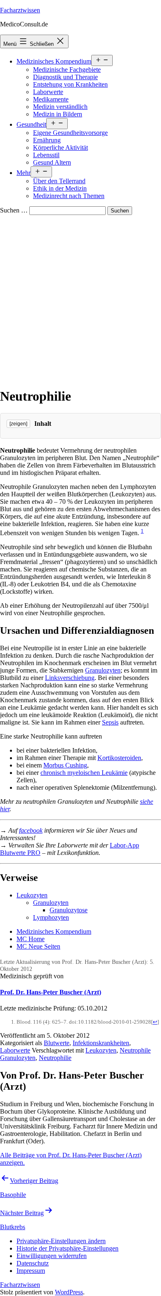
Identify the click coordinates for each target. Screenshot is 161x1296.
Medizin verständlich (60, 106)
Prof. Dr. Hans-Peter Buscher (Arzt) (50, 992)
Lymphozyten (51, 917)
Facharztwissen (20, 10)
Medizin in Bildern (57, 114)
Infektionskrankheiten (101, 1042)
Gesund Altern (52, 162)
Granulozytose (69, 910)
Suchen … (14, 210)
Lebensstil (46, 154)
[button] (61, 1240)
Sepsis (110, 722)
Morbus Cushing (65, 765)
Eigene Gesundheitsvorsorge (70, 132)
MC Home (31, 938)
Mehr (24, 172)
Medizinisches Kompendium (54, 61)
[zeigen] (18, 424)
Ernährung (47, 140)
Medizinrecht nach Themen (68, 195)
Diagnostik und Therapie (65, 76)
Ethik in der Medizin (60, 188)
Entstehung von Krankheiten (70, 84)
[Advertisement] (80, 299)
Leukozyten (32, 895)
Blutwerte (56, 1042)
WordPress (69, 1292)
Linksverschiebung (70, 677)
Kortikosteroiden (119, 757)
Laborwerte (48, 91)
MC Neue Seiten (38, 946)
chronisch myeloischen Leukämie (84, 772)
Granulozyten (103, 670)
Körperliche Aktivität (60, 147)
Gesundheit (31, 124)
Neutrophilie (55, 1057)
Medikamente (51, 99)
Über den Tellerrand (59, 180)
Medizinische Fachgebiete (67, 69)
